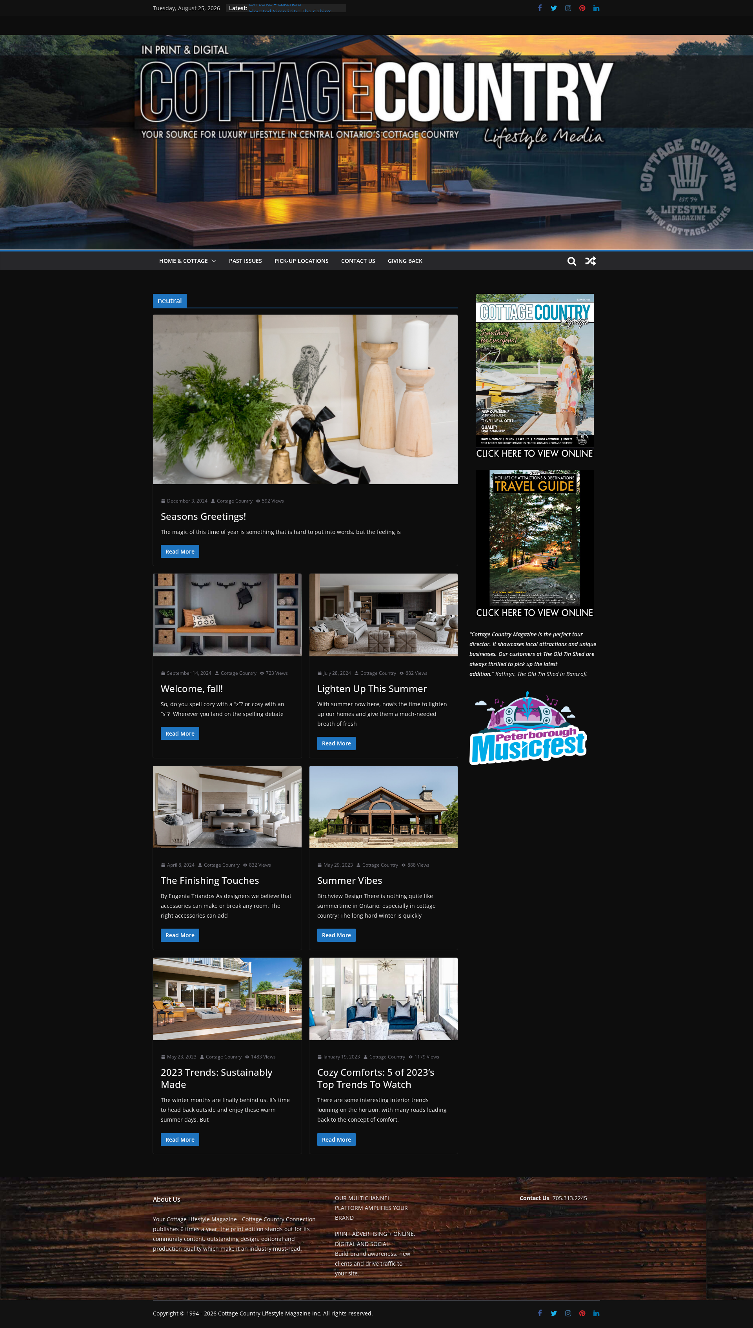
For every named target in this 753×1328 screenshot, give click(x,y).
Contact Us (358, 260)
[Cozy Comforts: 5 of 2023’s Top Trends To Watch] (383, 999)
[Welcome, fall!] (227, 615)
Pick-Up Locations (302, 260)
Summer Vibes (349, 880)
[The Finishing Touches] (227, 807)
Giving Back (405, 260)
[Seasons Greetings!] (305, 399)
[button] (212, 260)
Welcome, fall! (192, 688)
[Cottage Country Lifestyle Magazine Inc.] (376, 40)
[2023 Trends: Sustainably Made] (227, 999)
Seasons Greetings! (203, 516)
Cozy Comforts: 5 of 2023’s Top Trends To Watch (376, 1078)
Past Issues (245, 260)
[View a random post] (590, 260)
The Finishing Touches (210, 880)
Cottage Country (235, 500)
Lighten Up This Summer (372, 688)
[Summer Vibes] (383, 807)
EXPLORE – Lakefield (275, 8)
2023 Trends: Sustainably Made (216, 1078)
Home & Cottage (183, 260)
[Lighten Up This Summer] (383, 615)
